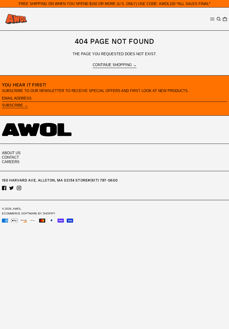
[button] (218, 19)
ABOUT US (11, 153)
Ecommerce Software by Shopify (28, 213)
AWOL (17, 208)
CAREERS (11, 162)
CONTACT (10, 157)
